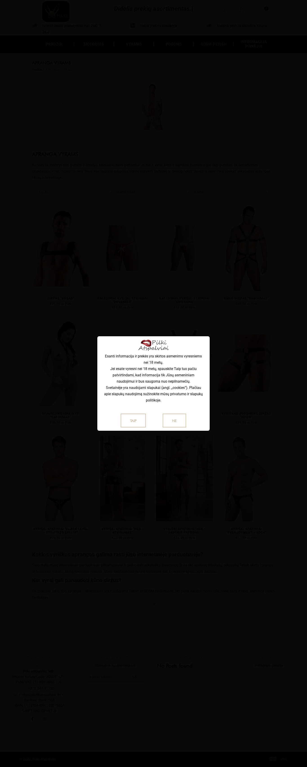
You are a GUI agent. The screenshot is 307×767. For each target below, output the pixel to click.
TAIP (133, 421)
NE (174, 421)
